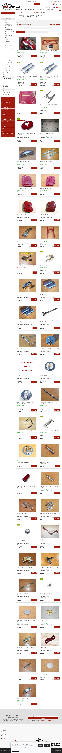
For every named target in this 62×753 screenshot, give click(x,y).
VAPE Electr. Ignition (6, 119)
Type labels (7, 58)
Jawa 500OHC (6, 72)
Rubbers (6, 39)
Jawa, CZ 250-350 (6, 70)
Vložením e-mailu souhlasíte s (41, 720)
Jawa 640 (5, 83)
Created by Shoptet (58, 750)
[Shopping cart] (16, 741)
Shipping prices (40, 9)
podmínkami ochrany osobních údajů (47, 720)
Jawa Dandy (5, 90)
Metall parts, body (8, 35)
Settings (15, 750)
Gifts (3, 128)
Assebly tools (7, 66)
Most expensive (20, 31)
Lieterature (7, 64)
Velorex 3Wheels (6, 102)
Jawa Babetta (6, 88)
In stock (20, 22)
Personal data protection (5, 735)
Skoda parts (4, 116)
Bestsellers (36, 31)
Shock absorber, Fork (9, 48)
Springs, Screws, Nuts (9, 62)
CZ (2, 97)
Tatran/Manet (5, 107)
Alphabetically (44, 31)
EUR (49, 7)
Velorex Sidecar (5, 100)
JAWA (3, 12)
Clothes (4, 131)
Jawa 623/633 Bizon (7, 80)
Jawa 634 (5, 76)
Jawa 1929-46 (6, 15)
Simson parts (5, 112)
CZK (46, 7)
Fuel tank (6, 43)
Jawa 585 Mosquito (7, 92)
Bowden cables (8, 54)
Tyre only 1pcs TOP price (7, 133)
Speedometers (7, 50)
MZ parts (4, 114)
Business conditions (5, 733)
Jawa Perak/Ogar (7, 16)
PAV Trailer (4, 104)
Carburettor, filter (8, 52)
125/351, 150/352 (7, 20)
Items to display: (55, 24)
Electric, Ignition (8, 41)
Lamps (6, 33)
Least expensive (29, 31)
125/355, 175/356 (7, 22)
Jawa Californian (7, 78)
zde (25, 747)
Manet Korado (6, 94)
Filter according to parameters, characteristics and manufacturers (38, 28)
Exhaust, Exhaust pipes (9, 29)
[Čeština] (57, 7)
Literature (4, 126)
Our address (50, 9)
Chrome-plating (9, 9)
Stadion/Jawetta (6, 109)
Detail (35, 272)
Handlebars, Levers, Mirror (8, 46)
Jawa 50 (4, 74)
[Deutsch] (59, 7)
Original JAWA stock (9, 60)
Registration (58, 1)
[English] (54, 7)
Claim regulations (4, 734)
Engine (6, 27)
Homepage (2, 10)
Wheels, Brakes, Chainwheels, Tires (8, 25)
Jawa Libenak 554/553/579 (6, 86)
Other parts (7, 68)
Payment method (29, 9)
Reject (41, 745)
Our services (19, 9)
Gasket (6, 56)
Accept (47, 745)
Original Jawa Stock (6, 121)
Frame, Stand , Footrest (9, 31)
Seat (6, 37)
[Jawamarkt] (11, 5)
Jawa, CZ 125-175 (6, 18)
